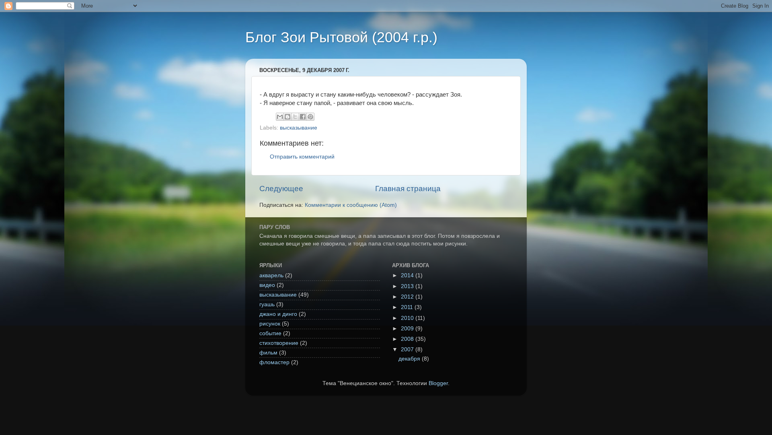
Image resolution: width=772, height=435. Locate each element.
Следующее (281, 188)
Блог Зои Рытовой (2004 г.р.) (341, 37)
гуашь (267, 304)
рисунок (269, 324)
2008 (408, 339)
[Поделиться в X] (295, 117)
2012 (408, 297)
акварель (271, 275)
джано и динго (278, 314)
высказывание (298, 128)
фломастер (274, 362)
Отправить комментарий (302, 157)
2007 (408, 349)
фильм (268, 353)
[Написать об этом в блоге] (287, 117)
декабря (410, 359)
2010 (408, 318)
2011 (408, 307)
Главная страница (408, 188)
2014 (408, 275)
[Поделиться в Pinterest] (310, 117)
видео (267, 285)
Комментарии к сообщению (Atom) (351, 205)
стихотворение (278, 343)
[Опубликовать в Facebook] (303, 117)
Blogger (438, 383)
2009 (408, 329)
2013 (408, 286)
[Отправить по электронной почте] (280, 117)
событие (270, 333)
